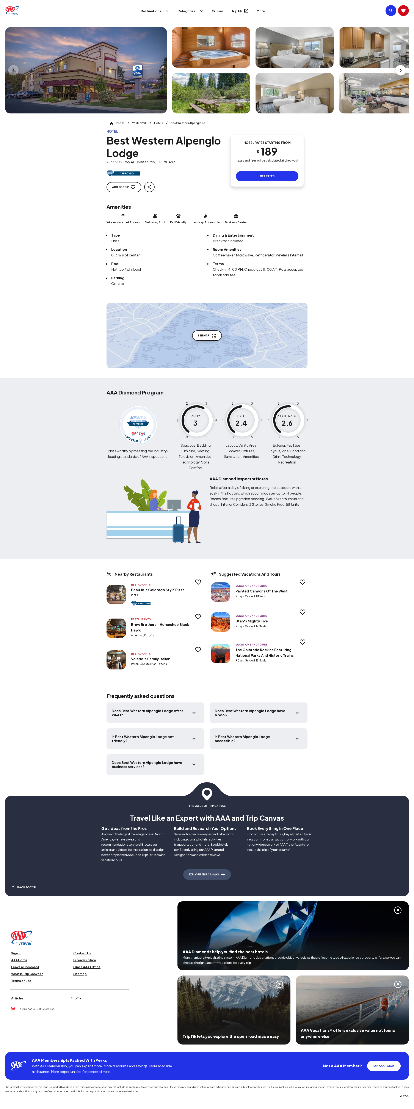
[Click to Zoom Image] (86, 70)
